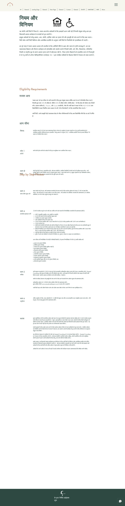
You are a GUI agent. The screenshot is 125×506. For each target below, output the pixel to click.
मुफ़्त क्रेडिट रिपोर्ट (37, 284)
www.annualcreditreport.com (50, 284)
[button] (116, 4)
